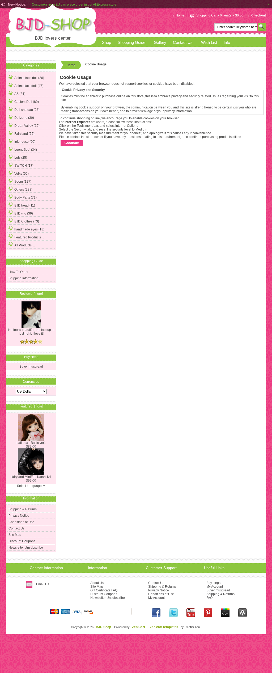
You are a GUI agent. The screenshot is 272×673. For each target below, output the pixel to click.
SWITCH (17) (23, 165)
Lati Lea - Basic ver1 (31, 443)
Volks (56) (21, 173)
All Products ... (24, 245)
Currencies (31, 381)
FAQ (209, 598)
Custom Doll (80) (26, 102)
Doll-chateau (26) (27, 110)
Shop (106, 42)
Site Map (14, 535)
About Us (97, 583)
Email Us (42, 584)
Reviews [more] (31, 294)
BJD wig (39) (23, 213)
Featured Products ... (29, 237)
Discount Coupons (21, 541)
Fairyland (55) (24, 134)
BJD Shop (103, 627)
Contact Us (183, 42)
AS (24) (19, 94)
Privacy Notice (18, 516)
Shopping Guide (131, 42)
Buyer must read (31, 366)
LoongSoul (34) (25, 150)
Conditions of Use (21, 522)
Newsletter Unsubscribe (25, 547)
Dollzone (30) (24, 118)
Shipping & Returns (22, 509)
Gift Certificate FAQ (103, 590)
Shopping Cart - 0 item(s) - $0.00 (219, 15)
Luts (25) (20, 157)
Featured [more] (31, 406)
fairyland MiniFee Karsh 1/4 (31, 477)
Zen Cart (138, 627)
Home (180, 15)
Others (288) (23, 189)
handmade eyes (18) (29, 229)
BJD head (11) (24, 205)
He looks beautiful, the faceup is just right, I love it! (31, 331)
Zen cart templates (164, 627)
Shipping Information (23, 278)
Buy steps (213, 583)
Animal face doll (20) (29, 78)
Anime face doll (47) (28, 86)
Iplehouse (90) (24, 142)
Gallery (160, 42)
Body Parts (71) (25, 197)
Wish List (209, 42)
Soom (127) (22, 181)
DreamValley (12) (27, 126)
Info (227, 42)
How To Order (18, 272)
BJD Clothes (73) (26, 221)
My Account (156, 598)
